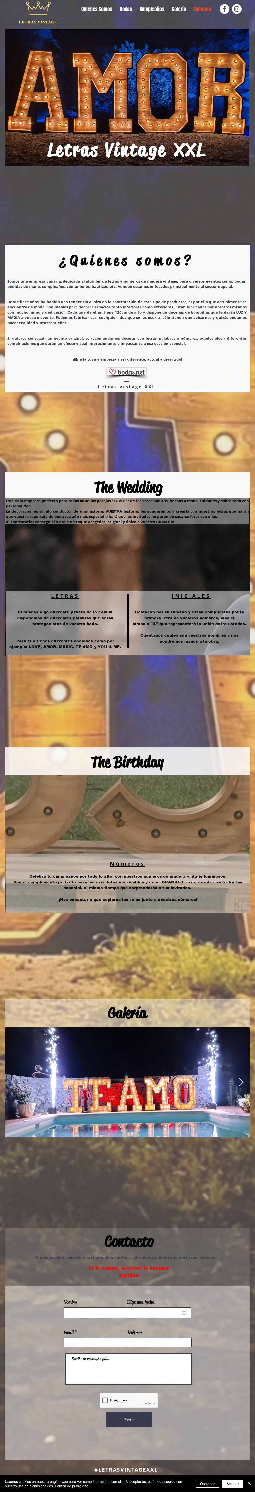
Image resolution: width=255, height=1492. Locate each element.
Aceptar (233, 1483)
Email (69, 1332)
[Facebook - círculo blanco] (224, 9)
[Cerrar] (249, 1483)
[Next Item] (241, 1082)
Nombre (70, 1302)
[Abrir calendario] (184, 1313)
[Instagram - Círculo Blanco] (237, 9)
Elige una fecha (140, 1302)
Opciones (207, 1483)
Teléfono (134, 1332)
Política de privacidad (71, 1485)
